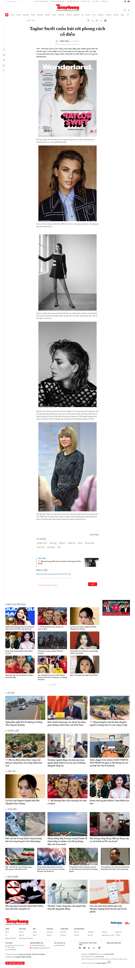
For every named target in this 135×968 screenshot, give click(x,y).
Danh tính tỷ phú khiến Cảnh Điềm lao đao (19, 652)
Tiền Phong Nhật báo (57, 1)
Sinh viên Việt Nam (73, 1)
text (92, 20)
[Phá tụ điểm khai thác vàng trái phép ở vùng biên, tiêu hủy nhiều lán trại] (25, 746)
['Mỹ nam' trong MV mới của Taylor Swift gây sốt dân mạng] (91, 562)
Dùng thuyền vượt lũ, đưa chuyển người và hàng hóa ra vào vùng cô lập (108, 723)
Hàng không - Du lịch (108, 935)
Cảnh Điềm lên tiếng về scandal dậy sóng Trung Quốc (84, 652)
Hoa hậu (116, 15)
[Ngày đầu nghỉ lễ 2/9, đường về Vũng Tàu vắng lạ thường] (25, 708)
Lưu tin (4, 60)
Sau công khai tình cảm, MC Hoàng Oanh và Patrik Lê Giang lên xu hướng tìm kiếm (52, 677)
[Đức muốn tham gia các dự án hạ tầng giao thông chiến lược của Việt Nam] (67, 708)
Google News (105, 20)
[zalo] (94, 948)
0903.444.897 (60, 945)
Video (122, 15)
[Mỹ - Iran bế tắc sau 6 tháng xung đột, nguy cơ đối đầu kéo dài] (19, 856)
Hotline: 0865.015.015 (41, 1)
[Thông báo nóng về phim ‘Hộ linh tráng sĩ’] (52, 640)
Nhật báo (22, 929)
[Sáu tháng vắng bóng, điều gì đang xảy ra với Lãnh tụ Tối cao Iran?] (110, 824)
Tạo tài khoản (52, 574)
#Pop (80, 543)
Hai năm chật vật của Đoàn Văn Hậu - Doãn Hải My (19, 676)
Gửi (92, 584)
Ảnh (34, 929)
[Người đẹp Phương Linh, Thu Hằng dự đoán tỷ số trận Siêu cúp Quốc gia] (20, 616)
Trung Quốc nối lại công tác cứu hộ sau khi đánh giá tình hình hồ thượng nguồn (83, 869)
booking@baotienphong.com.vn (41, 948)
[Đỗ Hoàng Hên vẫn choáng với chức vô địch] (52, 616)
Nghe (4, 50)
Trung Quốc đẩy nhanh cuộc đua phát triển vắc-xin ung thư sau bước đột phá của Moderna (51, 869)
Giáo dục (101, 15)
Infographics (79, 929)
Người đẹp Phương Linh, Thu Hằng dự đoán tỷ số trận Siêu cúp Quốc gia (19, 628)
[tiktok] (90, 948)
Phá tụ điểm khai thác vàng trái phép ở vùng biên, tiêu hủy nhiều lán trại (23, 762)
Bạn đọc (90, 935)
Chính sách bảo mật (114, 943)
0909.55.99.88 (36, 945)
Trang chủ (6, 14)
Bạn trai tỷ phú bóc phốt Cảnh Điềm (84, 675)
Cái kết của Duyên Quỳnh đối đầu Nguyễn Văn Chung (83, 628)
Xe (82, 15)
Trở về (4, 70)
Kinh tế (19, 15)
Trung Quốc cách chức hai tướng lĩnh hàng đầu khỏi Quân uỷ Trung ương (115, 868)
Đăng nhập (40, 574)
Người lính (77, 15)
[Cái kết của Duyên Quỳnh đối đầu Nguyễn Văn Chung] (84, 616)
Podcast (50, 929)
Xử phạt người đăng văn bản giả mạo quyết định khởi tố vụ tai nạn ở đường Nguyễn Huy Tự (66, 762)
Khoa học (108, 15)
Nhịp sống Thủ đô (10, 938)
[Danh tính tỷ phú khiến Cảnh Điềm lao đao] (20, 640)
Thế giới (47, 15)
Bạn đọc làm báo (16, 963)
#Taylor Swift (42, 543)
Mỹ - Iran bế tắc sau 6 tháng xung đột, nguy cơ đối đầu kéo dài (18, 868)
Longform (64, 929)
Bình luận (4, 65)
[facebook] (125, 1)
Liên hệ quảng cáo (36, 943)
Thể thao (69, 15)
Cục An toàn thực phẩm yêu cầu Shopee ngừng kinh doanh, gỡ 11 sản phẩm (108, 908)
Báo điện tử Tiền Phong (67, 7)
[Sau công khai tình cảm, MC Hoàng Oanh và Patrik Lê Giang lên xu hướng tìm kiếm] (52, 664)
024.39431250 (11, 949)
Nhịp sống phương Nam (26, 938)
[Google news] (100, 948)
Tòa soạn (95, 1)
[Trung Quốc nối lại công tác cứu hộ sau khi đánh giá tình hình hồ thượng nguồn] (83, 856)
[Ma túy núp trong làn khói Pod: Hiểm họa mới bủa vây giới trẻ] (25, 892)
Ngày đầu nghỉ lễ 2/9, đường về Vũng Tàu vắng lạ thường (23, 723)
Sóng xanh (26, 15)
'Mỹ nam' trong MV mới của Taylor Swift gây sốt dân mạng (59, 562)
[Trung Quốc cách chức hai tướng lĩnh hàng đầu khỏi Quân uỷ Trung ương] (115, 856)
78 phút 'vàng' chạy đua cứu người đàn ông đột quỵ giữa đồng (66, 907)
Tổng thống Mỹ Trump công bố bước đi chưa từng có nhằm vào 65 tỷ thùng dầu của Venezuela (67, 841)
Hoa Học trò (85, 1)
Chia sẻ (4, 55)
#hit (59, 547)
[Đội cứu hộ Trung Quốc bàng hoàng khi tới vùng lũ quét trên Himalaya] (25, 824)
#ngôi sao (71, 543)
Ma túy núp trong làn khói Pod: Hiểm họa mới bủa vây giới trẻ (24, 907)
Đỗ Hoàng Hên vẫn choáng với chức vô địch (50, 628)
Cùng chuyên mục (15, 604)
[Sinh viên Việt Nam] (116, 923)
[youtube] (128, 1)
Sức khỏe (40, 15)
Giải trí (94, 15)
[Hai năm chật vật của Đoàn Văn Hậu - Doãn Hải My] (20, 664)
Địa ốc (33, 15)
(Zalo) (43, 945)
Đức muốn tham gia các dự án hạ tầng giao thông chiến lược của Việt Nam (66, 723)
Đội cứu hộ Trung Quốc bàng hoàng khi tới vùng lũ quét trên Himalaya (23, 840)
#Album (62, 543)
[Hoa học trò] (127, 923)
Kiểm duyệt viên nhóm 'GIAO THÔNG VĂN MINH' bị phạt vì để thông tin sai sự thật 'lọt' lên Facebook (109, 762)
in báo (97, 20)
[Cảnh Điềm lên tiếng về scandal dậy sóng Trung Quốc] (84, 640)
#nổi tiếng (51, 547)
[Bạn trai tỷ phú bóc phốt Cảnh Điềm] (84, 664)
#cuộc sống (89, 543)
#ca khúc (53, 543)
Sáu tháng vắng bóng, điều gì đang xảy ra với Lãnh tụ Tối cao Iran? (109, 840)
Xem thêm (128, 14)
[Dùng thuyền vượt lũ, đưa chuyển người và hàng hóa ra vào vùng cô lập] (110, 708)
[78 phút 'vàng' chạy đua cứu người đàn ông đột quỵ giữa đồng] (67, 892)
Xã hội (12, 15)
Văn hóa (88, 15)
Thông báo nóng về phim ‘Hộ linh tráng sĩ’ (50, 652)
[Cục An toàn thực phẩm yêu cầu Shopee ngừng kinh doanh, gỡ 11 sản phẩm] (110, 892)
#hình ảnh (41, 547)
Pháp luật (61, 15)
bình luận (101, 20)
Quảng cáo (104, 1)
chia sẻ (88, 20)
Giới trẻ (54, 15)
